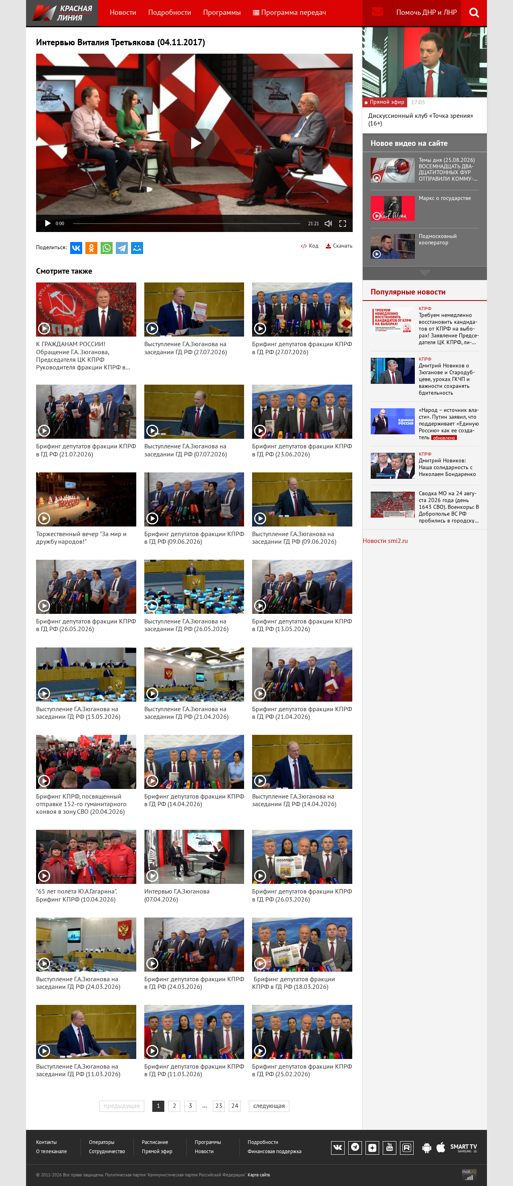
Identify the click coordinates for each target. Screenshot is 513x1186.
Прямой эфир (157, 1151)
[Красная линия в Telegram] (355, 1148)
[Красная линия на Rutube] (407, 1148)
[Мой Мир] (137, 248)
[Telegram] (122, 248)
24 (234, 1105)
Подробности (169, 12)
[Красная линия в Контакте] (338, 1148)
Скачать (343, 245)
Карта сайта (259, 1175)
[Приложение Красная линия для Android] (426, 1148)
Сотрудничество (107, 1151)
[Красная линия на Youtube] (389, 1148)
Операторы (102, 1142)
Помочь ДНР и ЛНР (426, 12)
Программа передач (293, 12)
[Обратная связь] (377, 13)
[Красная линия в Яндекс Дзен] (372, 1148)
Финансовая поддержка (274, 1151)
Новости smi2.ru (385, 541)
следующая (269, 1105)
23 (218, 1105)
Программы (222, 12)
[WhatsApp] (107, 248)
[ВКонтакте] (76, 248)
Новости (123, 12)
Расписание (155, 1142)
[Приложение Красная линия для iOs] (440, 1148)
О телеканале (51, 1151)
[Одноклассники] (91, 248)
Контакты (46, 1142)
